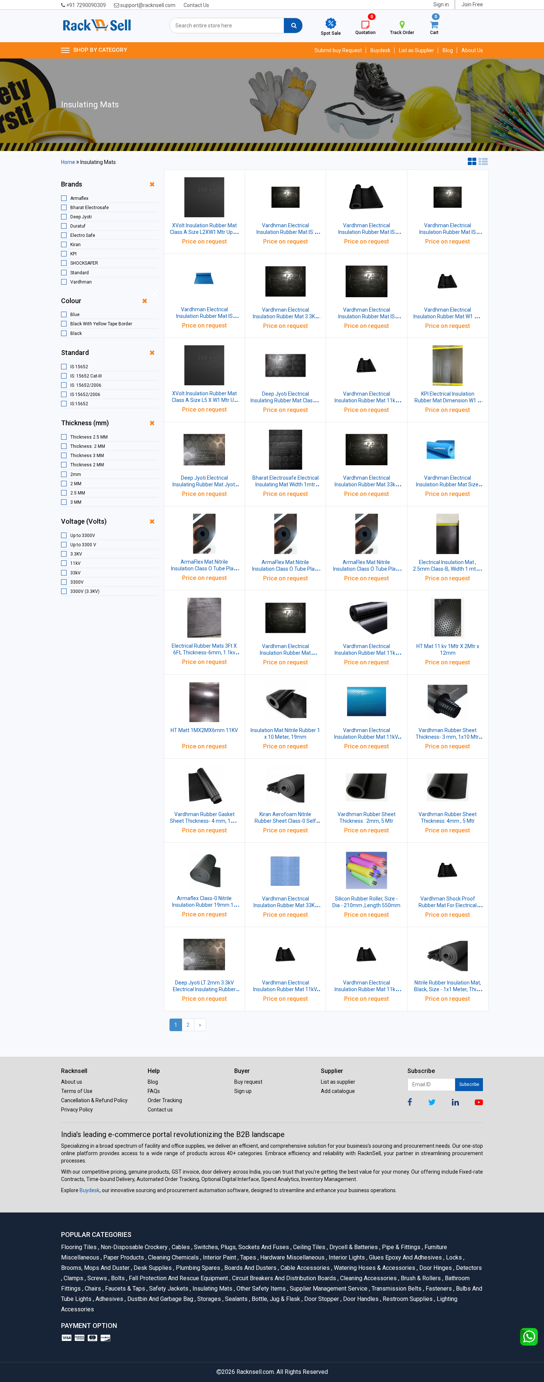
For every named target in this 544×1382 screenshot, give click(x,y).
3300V (77, 582)
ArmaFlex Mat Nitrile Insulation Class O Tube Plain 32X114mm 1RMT (204, 568)
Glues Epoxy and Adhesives (404, 1257)
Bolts (117, 1278)
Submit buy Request (338, 50)
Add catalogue (338, 1091)
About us (71, 1082)
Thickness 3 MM (87, 455)
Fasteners (438, 1288)
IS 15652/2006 (85, 394)
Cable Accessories (304, 1267)
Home (68, 162)
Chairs (92, 1288)
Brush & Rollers (420, 1278)
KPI (73, 253)
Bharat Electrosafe (89, 207)
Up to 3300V (82, 535)
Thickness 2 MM (87, 464)
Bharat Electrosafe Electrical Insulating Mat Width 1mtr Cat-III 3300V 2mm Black (285, 484)
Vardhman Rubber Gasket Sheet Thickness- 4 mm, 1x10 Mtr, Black (204, 821)
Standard (79, 272)
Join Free (472, 4)
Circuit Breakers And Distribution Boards (283, 1278)
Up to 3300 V (83, 544)
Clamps (73, 1278)
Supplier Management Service (328, 1288)
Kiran (75, 244)
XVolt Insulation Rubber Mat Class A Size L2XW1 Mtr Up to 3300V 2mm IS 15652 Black (204, 232)
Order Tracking (165, 1100)
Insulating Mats (212, 1288)
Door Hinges (435, 1267)
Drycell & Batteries (353, 1247)
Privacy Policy (77, 1110)
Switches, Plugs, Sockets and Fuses (241, 1247)
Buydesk (380, 50)
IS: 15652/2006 (85, 385)
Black (76, 333)
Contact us (160, 1110)
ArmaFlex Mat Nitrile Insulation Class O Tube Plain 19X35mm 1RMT (366, 568)
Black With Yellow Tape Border (101, 323)
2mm (75, 474)
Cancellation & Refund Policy (94, 1100)
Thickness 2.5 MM (89, 437)
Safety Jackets (168, 1288)
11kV (75, 563)
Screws (96, 1278)
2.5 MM (77, 493)
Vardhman (81, 282)
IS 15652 (79, 366)
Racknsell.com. (255, 1371)
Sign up (243, 1091)
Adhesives (109, 1298)
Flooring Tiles (79, 1247)
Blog (448, 50)
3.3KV (76, 554)
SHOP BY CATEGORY (100, 50)
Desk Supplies (152, 1267)
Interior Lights (346, 1257)
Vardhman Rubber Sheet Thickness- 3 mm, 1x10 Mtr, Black (448, 737)
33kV (75, 573)
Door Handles (360, 1298)
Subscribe (469, 1084)
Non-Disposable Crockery (133, 1247)
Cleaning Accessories (368, 1278)
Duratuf (77, 226)
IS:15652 (79, 403)
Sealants (235, 1298)
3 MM (75, 502)
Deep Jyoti (81, 216)
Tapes (248, 1257)
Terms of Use (77, 1091)
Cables (180, 1247)
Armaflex (79, 198)
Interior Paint (219, 1257)
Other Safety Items (260, 1288)
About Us (472, 50)
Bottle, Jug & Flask (275, 1298)
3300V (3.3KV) (85, 591)
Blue (75, 314)
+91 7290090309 (85, 5)
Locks (453, 1257)
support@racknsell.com (147, 5)
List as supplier (338, 1082)
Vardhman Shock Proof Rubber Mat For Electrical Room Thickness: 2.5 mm (447, 905)
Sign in (441, 4)
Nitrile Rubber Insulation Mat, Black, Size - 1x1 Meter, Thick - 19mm (447, 989)
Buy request (248, 1082)
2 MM (75, 483)
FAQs (154, 1091)
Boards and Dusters (250, 1267)
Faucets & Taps (125, 1288)
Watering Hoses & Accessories (374, 1267)
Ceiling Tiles (309, 1247)
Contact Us (196, 5)
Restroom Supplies (407, 1298)
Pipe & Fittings (400, 1247)
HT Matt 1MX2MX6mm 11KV (204, 730)
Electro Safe (82, 235)
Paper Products (123, 1257)
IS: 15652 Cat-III (86, 376)
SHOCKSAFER (84, 263)
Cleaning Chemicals (172, 1257)
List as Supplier (416, 50)
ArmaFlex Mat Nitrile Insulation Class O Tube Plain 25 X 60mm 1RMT (285, 568)
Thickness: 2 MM (87, 446)
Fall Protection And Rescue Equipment (177, 1278)
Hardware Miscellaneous (292, 1257)
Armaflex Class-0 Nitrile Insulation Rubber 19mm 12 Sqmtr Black (204, 905)
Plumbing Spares (197, 1267)
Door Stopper (321, 1298)
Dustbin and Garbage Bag (160, 1298)
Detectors (467, 1267)
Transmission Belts (396, 1288)
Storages (208, 1298)
